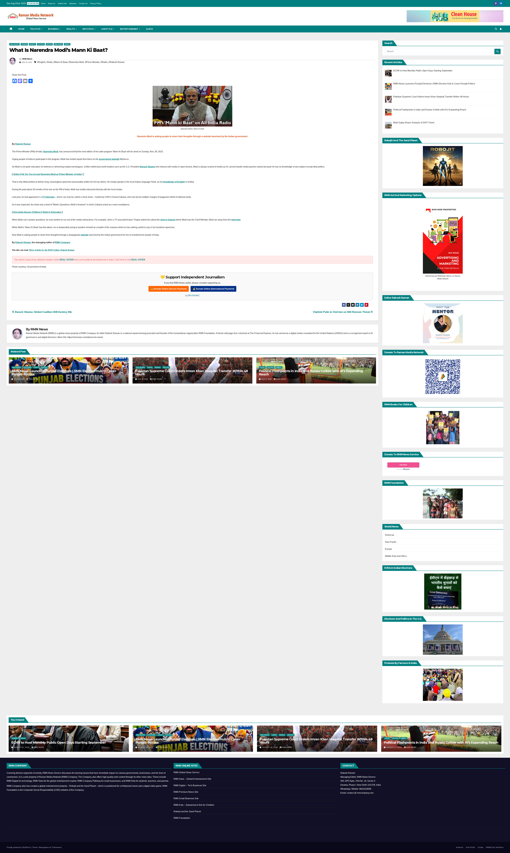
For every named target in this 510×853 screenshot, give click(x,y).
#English (41, 62)
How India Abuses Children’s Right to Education (37, 212)
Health (71, 29)
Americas (389, 535)
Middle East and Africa (396, 556)
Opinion (24, 44)
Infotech (88, 29)
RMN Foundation (182, 818)
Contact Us (83, 4)
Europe (388, 549)
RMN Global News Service (187, 772)
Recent (49, 44)
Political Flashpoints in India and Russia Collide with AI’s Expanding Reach (311, 372)
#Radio (104, 62)
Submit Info (62, 4)
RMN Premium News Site (186, 792)
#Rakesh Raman (117, 62)
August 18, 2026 (270, 747)
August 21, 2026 (22, 747)
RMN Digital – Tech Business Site (190, 785)
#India (49, 62)
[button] (496, 29)
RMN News (27, 59)
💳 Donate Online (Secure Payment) (169, 289)
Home (43, 4)
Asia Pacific (14, 44)
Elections (27, 367)
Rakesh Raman (23, 144)
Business (53, 29)
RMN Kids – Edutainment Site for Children (194, 805)
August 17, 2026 (394, 747)
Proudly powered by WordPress (19, 847)
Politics (35, 29)
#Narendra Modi (76, 62)
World (67, 44)
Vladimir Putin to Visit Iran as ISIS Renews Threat (341, 312)
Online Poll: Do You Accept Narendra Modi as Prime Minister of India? (48, 174)
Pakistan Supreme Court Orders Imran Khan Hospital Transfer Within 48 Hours (191, 372)
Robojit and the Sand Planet (187, 811)
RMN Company (62, 242)
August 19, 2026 (146, 747)
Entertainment (129, 29)
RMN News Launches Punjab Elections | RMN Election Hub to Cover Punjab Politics (63, 372)
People (32, 44)
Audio (149, 29)
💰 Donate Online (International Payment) (213, 289)
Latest (36, 367)
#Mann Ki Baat (60, 62)
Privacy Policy (95, 4)
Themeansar (56, 847)
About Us (51, 4)
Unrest (279, 367)
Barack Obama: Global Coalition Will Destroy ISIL (43, 312)
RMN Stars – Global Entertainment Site (192, 779)
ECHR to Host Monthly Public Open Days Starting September (58, 742)
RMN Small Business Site (186, 798)
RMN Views (58, 44)
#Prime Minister (92, 62)
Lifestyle (107, 29)
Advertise (72, 4)
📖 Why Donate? (192, 295)
